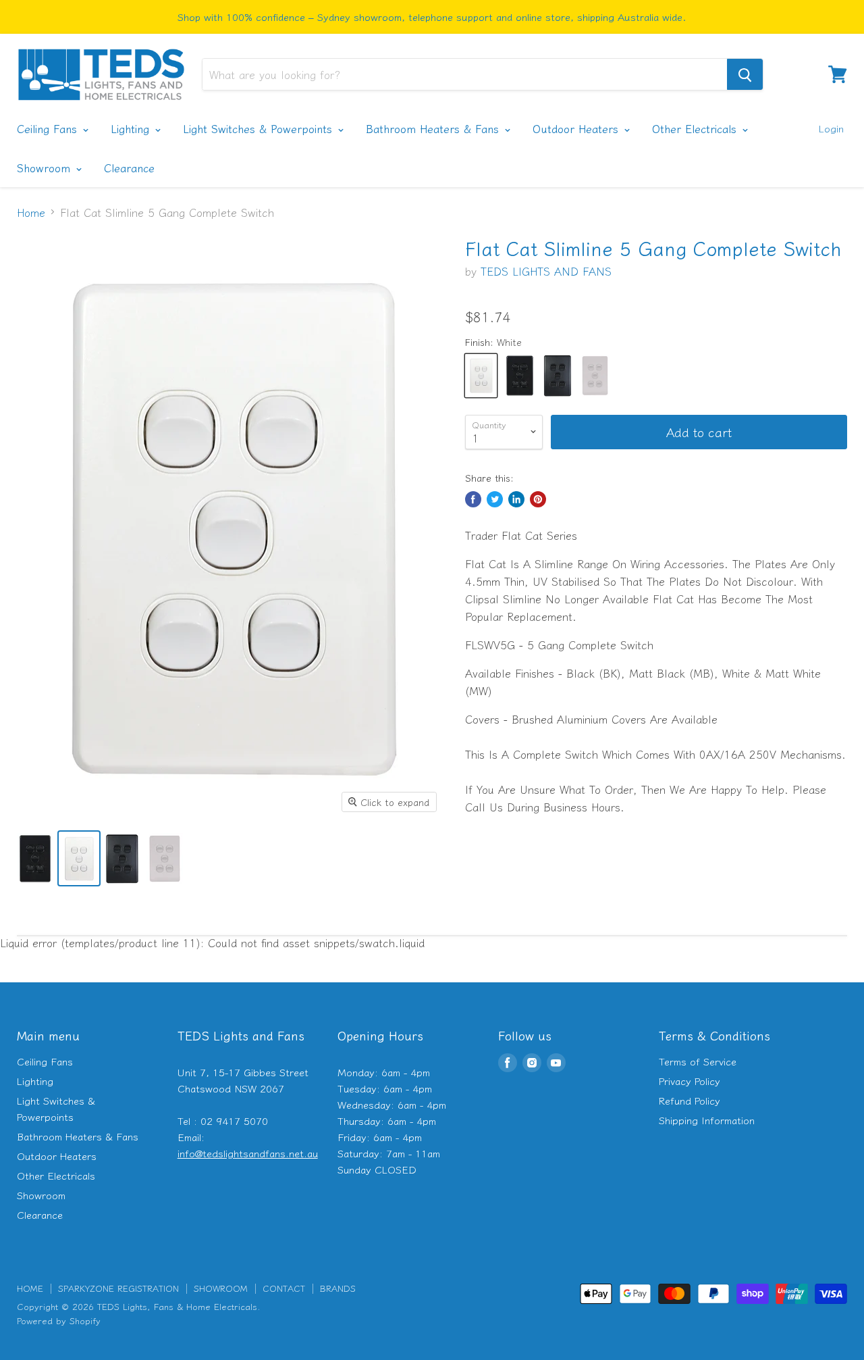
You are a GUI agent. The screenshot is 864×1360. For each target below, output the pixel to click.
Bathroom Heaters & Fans (434, 128)
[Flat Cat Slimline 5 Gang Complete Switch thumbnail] (35, 858)
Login (831, 128)
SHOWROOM (221, 1288)
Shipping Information (707, 1120)
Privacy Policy (689, 1081)
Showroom (45, 167)
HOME (30, 1288)
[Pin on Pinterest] (538, 499)
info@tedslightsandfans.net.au (248, 1153)
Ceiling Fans (49, 128)
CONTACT (284, 1288)
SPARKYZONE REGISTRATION (118, 1288)
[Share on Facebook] (473, 499)
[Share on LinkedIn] (516, 499)
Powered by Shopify (59, 1320)
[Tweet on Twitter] (495, 499)
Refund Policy (689, 1100)
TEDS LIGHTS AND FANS (546, 271)
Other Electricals (696, 128)
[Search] (745, 74)
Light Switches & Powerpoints (259, 128)
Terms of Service (697, 1061)
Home (31, 212)
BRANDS (338, 1288)
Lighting (132, 128)
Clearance (129, 167)
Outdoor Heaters (577, 128)
